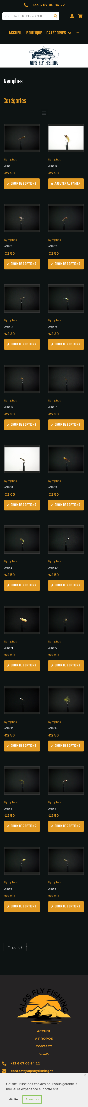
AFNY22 (52, 648)
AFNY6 (52, 889)
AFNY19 (52, 487)
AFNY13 (8, 326)
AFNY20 (53, 567)
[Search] (55, 16)
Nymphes (10, 159)
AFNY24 (53, 728)
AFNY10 (52, 166)
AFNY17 (52, 407)
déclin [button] (13, 1099)
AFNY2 (8, 567)
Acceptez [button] (32, 1099)
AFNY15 (52, 326)
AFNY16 (8, 407)
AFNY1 (7, 166)
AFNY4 (52, 808)
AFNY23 (8, 728)
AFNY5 (8, 889)
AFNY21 (8, 648)
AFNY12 (52, 246)
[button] (44, 112)
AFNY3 (8, 808)
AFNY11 (8, 246)
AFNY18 (8, 487)
